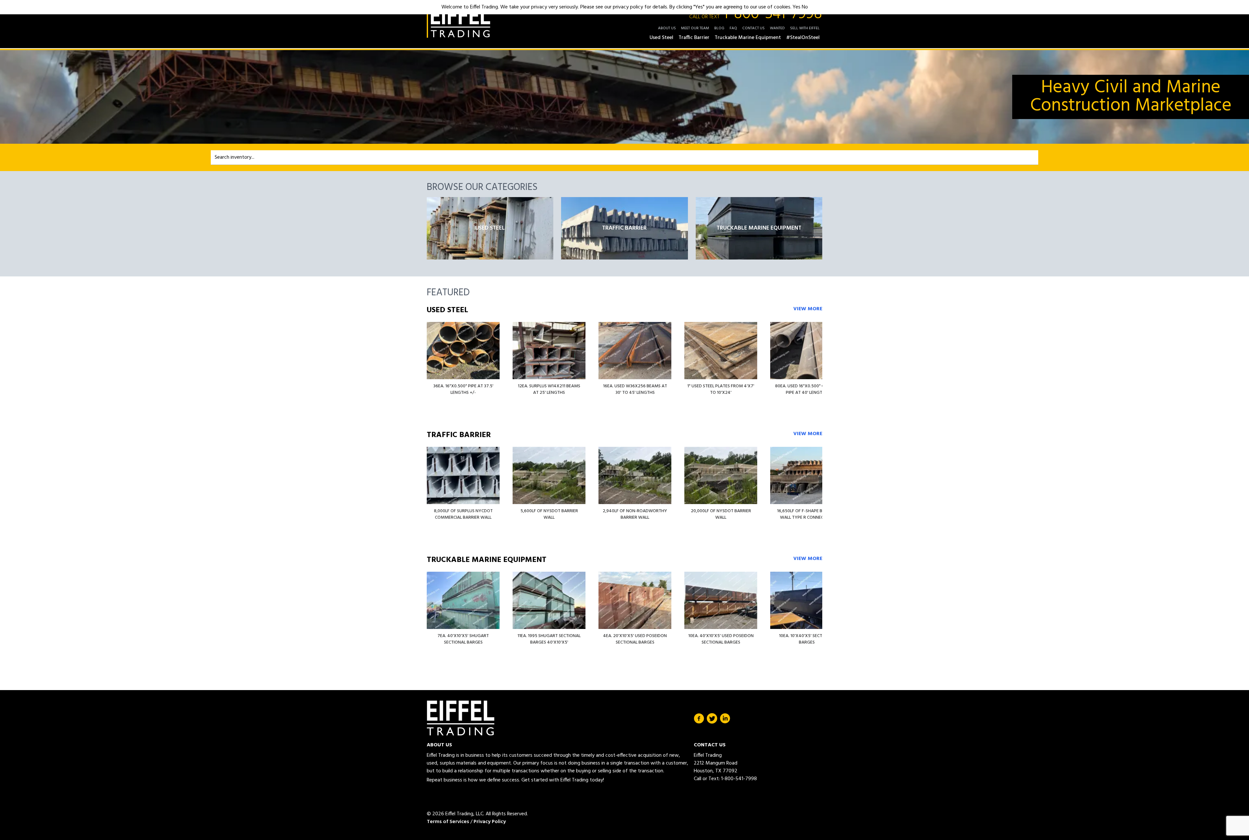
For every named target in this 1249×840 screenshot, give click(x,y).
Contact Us (753, 28)
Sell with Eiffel (805, 28)
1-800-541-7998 (755, 14)
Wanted (777, 28)
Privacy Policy (490, 822)
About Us (667, 28)
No (805, 7)
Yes (796, 7)
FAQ (733, 28)
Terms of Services (448, 822)
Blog (719, 28)
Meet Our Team (695, 28)
